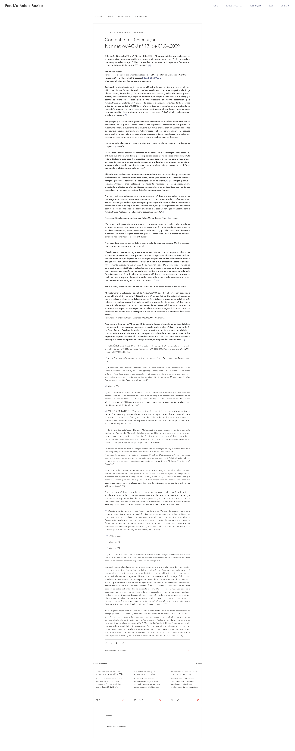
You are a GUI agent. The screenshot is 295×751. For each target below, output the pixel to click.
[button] (199, 16)
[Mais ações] (188, 32)
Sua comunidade (124, 16)
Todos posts (97, 16)
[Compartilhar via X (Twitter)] (112, 643)
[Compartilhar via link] (123, 643)
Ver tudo (198, 663)
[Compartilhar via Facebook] (106, 643)
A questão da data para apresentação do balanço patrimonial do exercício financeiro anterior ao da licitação (145, 673)
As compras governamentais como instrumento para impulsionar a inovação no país (184, 673)
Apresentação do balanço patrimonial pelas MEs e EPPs (110, 673)
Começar (110, 16)
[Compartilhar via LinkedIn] (117, 643)
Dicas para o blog (141, 16)
